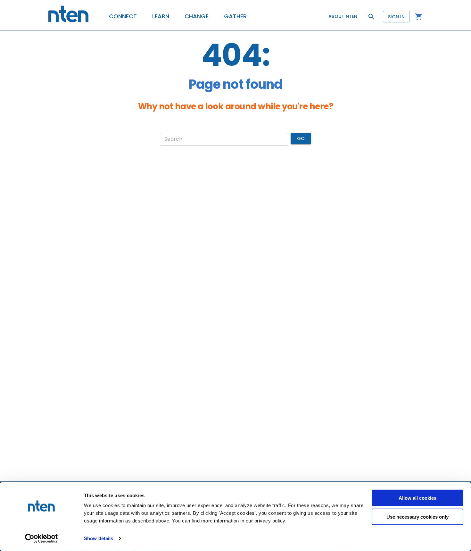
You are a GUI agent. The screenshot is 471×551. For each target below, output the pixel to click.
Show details (98, 538)
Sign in (396, 16)
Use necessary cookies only (417, 516)
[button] (122, 16)
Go (301, 138)
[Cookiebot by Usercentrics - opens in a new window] (41, 538)
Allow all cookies (417, 498)
